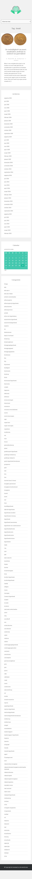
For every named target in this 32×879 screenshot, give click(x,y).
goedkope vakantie (9, 458)
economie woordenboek (10, 409)
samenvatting (8, 690)
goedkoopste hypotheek (10, 451)
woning (6, 836)
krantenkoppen (8, 570)
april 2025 (7, 149)
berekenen (7, 355)
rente (5, 683)
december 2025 (8, 124)
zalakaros (7, 849)
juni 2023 (6, 220)
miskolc (6, 606)
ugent (5, 754)
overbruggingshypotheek (11, 644)
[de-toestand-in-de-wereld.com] (16, 9)
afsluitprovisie (8, 310)
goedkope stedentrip (10, 454)
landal (6, 583)
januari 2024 (7, 198)
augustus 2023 (8, 214)
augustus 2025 (8, 137)
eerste (6, 413)
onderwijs (7, 632)
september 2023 (8, 211)
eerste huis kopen (9, 416)
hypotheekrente (8, 532)
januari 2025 (7, 159)
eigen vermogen (8, 425)
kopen (6, 564)
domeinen (7, 403)
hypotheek (7, 519)
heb (5, 471)
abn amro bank (8, 293)
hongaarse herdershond (10, 487)
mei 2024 (6, 185)
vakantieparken (8, 782)
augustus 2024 (8, 175)
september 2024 (8, 172)
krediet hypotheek (9, 577)
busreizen (7, 384)
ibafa (5, 545)
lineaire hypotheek (9, 596)
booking (6, 374)
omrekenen (7, 628)
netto (5, 612)
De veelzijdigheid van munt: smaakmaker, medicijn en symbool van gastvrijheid (16, 51)
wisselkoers (7, 833)
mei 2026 (6, 108)
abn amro (7, 290)
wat (5, 827)
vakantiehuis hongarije (10, 764)
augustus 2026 (8, 98)
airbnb (6, 313)
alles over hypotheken (10, 316)
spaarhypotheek (8, 706)
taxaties (6, 738)
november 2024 (8, 165)
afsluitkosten (8, 306)
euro (5, 438)
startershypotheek (9, 712)
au (5, 329)
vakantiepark (8, 775)
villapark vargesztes (10, 807)
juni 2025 (6, 143)
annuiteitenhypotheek (10, 322)
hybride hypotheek (9, 509)
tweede (6, 748)
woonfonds (7, 840)
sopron (6, 702)
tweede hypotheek (9, 751)
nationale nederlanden (10, 609)
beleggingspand (8, 348)
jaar (5, 554)
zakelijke (7, 846)
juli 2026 (6, 101)
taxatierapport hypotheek (11, 735)
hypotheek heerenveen (10, 522)
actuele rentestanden (10, 297)
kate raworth (7, 558)
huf (5, 500)
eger (5, 419)
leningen (6, 593)
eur (5, 435)
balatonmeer (7, 332)
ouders (6, 641)
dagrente (6, 390)
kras (5, 574)
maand (6, 599)
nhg (5, 615)
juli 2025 (6, 140)
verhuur (6, 801)
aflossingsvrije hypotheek (11, 303)
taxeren (6, 741)
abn (5, 287)
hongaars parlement (10, 483)
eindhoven (7, 432)
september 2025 (8, 133)
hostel (6, 493)
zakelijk (6, 843)
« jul (5, 270)
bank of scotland (8, 335)
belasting (6, 339)
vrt (5, 817)
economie (7, 406)
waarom (6, 820)
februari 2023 (7, 233)
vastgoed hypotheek (9, 795)
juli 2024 (6, 178)
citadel (6, 387)
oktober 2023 (7, 207)
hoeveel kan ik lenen (10, 480)
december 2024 (8, 162)
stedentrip (7, 719)
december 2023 (8, 201)
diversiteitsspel (8, 400)
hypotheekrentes (9, 535)
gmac (5, 448)
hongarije (7, 490)
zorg (5, 856)
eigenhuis (7, 429)
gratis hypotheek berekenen (12, 461)
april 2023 (7, 227)
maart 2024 (7, 191)
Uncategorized (20, 58)
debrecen (6, 393)
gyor (5, 467)
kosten (6, 567)
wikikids (6, 830)
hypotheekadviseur (9, 529)
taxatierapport (8, 731)
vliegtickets (7, 811)
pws (5, 667)
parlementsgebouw (9, 661)
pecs (5, 664)
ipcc (5, 551)
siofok (6, 696)
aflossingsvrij (8, 300)
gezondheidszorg (9, 445)
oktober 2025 (7, 130)
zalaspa (6, 853)
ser (5, 693)
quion (5, 670)
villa (5, 804)
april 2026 (7, 111)
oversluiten (7, 654)
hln (5, 474)
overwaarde (7, 657)
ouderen (6, 638)
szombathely (7, 728)
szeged (6, 725)
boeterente (7, 371)
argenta (6, 326)
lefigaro (6, 586)
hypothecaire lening (10, 516)
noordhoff (7, 619)
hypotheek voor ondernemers (12, 525)
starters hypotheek (9, 709)
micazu (6, 603)
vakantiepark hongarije (10, 779)
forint (6, 442)
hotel (5, 496)
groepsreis (7, 464)
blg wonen (7, 364)
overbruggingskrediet (10, 648)
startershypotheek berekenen (12, 715)
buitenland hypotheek (10, 380)
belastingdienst (8, 342)
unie (5, 760)
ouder (5, 635)
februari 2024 (8, 194)
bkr (5, 358)
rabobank (6, 677)
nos (5, 622)
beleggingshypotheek (10, 345)
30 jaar (6, 284)
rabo (5, 673)
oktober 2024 (7, 169)
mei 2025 (6, 146)
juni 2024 (6, 182)
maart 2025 (7, 153)
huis (5, 503)
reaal (5, 680)
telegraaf (6, 744)
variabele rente (8, 785)
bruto (5, 377)
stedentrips (7, 722)
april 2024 (7, 188)
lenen (6, 590)
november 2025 (8, 127)
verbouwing (7, 798)
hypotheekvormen (9, 538)
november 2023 (8, 204)
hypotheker (7, 541)
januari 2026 (7, 120)
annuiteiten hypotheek (10, 319)
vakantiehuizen (8, 772)
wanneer (6, 824)
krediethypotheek (9, 580)
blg (5, 361)
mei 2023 (6, 223)
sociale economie (9, 699)
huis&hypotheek (8, 506)
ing (5, 548)
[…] (10, 81)
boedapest (7, 368)
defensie (6, 396)
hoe (5, 477)
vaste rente (7, 791)
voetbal (6, 814)
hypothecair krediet (9, 512)
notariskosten (8, 625)
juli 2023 (6, 217)
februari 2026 (7, 117)
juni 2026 (6, 104)
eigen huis (7, 422)
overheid (6, 651)
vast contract (7, 788)
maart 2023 (7, 230)
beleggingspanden (9, 351)
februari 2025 (7, 156)
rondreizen (7, 686)
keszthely (7, 561)
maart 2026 (7, 114)
